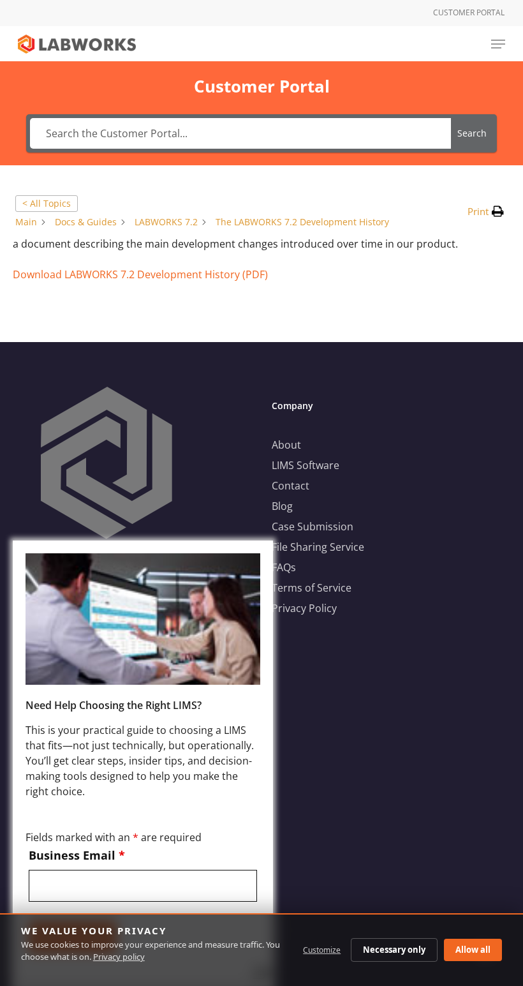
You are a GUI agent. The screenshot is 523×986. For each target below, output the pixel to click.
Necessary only (394, 949)
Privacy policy (119, 956)
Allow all (472, 949)
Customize (322, 950)
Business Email (77, 855)
